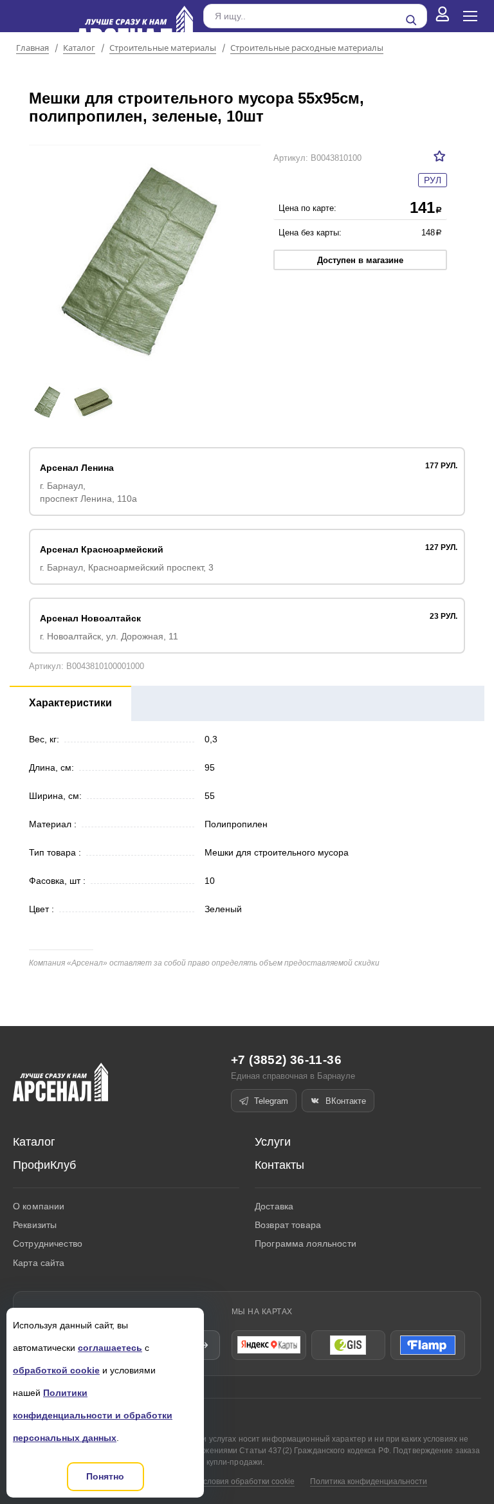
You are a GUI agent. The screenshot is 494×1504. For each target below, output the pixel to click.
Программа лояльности (305, 1243)
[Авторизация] (442, 16)
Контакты (279, 1165)
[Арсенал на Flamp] (427, 1345)
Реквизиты (35, 1225)
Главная (32, 48)
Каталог (79, 48)
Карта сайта (39, 1263)
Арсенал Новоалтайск (90, 618)
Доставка (274, 1206)
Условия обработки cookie (247, 1481)
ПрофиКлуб (44, 1165)
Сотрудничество (47, 1243)
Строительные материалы (162, 48)
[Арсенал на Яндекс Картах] (269, 1345)
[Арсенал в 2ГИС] (348, 1345)
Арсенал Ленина (77, 468)
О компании (38, 1206)
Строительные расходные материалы (306, 48)
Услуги (273, 1141)
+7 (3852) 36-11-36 (286, 1060)
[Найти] (411, 20)
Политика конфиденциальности (368, 1481)
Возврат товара (288, 1225)
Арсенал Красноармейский (101, 549)
